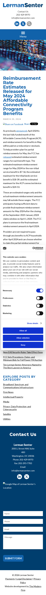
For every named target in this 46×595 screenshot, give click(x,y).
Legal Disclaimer (24, 579)
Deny (23, 345)
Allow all (23, 331)
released (7, 157)
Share (27, 124)
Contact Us (23, 11)
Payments (10, 579)
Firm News (8, 392)
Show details (32, 323)
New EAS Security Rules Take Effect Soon (23, 352)
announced (21, 130)
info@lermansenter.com (23, 18)
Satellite (7, 414)
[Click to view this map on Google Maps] (23, 494)
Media (6, 401)
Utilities (6, 419)
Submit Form (13, 558)
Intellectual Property (13, 397)
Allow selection (23, 338)
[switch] (39, 298)
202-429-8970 (23, 14)
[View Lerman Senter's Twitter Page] (23, 23)
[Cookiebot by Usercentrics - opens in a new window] (32, 248)
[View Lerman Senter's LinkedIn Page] (16, 23)
